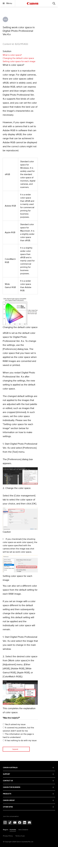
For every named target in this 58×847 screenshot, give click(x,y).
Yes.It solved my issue (14, 724)
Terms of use (20, 836)
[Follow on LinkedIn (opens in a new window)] (24, 822)
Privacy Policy (8, 836)
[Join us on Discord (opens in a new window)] (29, 822)
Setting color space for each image (19, 61)
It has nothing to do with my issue (20, 740)
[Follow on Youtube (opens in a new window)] (15, 822)
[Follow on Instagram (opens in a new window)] (5, 822)
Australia (13, 830)
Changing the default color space (18, 58)
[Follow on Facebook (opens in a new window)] (20, 822)
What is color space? (12, 55)
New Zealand (23, 830)
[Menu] (54, 3)
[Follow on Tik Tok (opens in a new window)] (10, 822)
